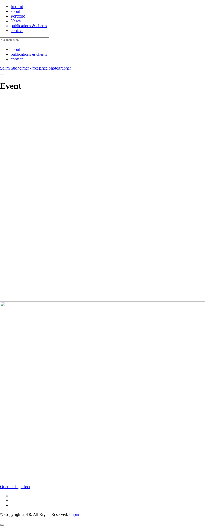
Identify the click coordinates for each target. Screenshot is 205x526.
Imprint (17, 6)
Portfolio (18, 16)
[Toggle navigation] (2, 74)
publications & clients (29, 25)
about (15, 11)
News (16, 21)
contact (17, 30)
